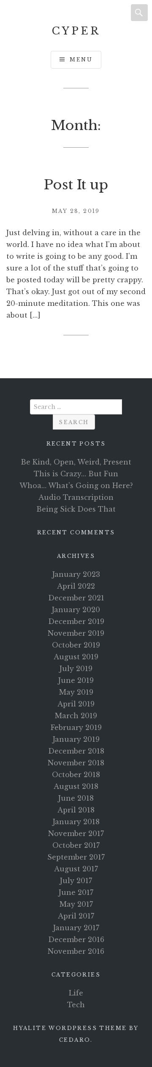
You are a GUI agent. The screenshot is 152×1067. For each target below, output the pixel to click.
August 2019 (76, 657)
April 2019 (76, 704)
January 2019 (76, 739)
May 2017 (76, 904)
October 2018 (76, 774)
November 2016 (76, 951)
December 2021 (76, 598)
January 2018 (76, 822)
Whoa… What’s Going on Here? (76, 485)
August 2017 (76, 869)
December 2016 (76, 939)
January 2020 (76, 609)
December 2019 (76, 621)
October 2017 (76, 845)
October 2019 (76, 645)
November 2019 (76, 633)
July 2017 (76, 880)
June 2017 (76, 892)
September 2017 (76, 857)
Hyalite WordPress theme (70, 1028)
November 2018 (76, 763)
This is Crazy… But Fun (76, 474)
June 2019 (76, 680)
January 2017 (76, 928)
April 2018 (76, 810)
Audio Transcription (76, 497)
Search (139, 12)
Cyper (76, 31)
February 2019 (76, 727)
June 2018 (76, 798)
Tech (76, 1005)
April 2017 (76, 916)
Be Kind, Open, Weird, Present (76, 462)
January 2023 (76, 574)
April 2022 (76, 586)
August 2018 (76, 786)
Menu (81, 59)
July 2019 (76, 668)
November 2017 (76, 833)
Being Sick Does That (76, 509)
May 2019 (76, 692)
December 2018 (76, 751)
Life (76, 993)
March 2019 (76, 715)
